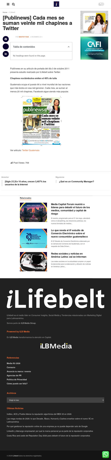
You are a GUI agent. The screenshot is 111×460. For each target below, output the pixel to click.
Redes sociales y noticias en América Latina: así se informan (68, 255)
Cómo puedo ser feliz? (17, 383)
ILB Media (14, 337)
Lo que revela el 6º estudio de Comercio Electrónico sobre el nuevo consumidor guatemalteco (69, 233)
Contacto (11, 367)
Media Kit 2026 (13, 363)
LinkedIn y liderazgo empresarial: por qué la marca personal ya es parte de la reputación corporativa (50, 431)
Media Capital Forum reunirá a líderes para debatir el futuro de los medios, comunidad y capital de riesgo (70, 208)
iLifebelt (15, 455)
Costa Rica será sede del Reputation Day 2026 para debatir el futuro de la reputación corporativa (48, 435)
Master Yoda (24, 37)
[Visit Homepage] (56, 4)
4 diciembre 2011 (36, 37)
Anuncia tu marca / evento (19, 371)
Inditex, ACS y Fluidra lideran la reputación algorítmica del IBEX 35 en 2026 (39, 414)
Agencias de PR (14, 375)
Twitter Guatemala (30, 150)
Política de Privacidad (17, 379)
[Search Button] (13, 4)
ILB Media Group (28, 323)
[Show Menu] (8, 4)
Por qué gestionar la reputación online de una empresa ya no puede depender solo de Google (47, 426)
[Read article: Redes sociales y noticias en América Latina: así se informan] (33, 261)
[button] (6, 39)
